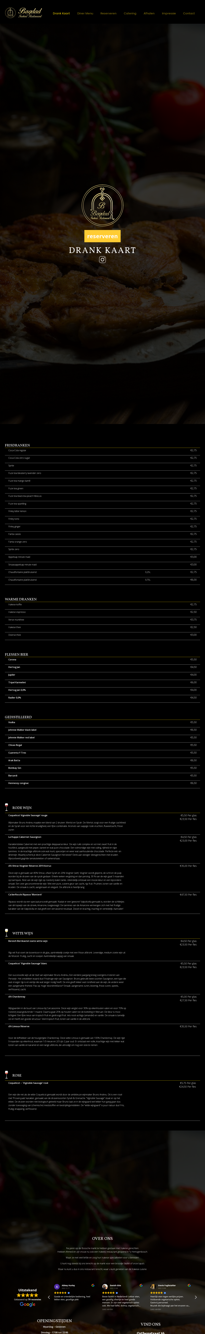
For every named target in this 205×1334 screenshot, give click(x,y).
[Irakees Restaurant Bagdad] (24, 13)
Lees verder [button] (59, 1309)
